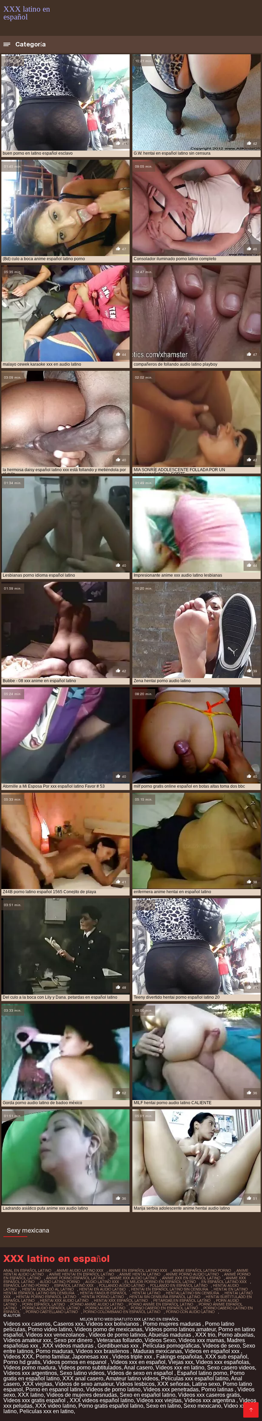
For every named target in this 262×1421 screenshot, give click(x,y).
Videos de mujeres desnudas (81, 1395)
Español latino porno (202, 1373)
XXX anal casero (82, 1378)
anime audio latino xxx (80, 1270)
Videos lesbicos (135, 1384)
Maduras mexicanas (157, 1351)
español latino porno (26, 1285)
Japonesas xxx (91, 1357)
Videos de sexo (221, 1346)
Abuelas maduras (170, 1335)
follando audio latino (122, 1285)
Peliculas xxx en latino (46, 1411)
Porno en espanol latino (54, 1389)
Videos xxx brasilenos (103, 1351)
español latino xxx (73, 1285)
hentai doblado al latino (48, 1289)
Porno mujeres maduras (172, 1324)
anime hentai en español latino (81, 1274)
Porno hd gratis (21, 1362)
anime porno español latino (75, 1278)
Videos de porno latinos (117, 1335)
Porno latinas (218, 1389)
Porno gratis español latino (110, 1406)
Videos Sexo (160, 1340)
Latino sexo (206, 1384)
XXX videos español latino (102, 1400)
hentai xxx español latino (121, 1300)
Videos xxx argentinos (30, 1373)
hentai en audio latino (102, 1289)
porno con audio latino (190, 1312)
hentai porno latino (103, 1297)
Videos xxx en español (138, 1362)
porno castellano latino (52, 1312)
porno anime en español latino (161, 1304)
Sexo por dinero (74, 1340)
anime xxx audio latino (133, 1278)
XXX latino (31, 1395)
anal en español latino (27, 1270)
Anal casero (138, 1367)
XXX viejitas (37, 1384)
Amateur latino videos (132, 1378)
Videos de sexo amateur (84, 1384)
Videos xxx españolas (222, 1362)
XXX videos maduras (68, 1346)
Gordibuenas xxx (119, 1346)
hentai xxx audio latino (64, 1300)
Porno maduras (54, 1351)
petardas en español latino (181, 1300)
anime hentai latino (139, 1274)
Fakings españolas (179, 1357)
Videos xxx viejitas (158, 1400)
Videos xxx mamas (201, 1340)
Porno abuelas (235, 1335)
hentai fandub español (103, 1293)
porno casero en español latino (164, 1308)
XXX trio (205, 1335)
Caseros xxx (68, 1324)
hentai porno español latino (46, 1297)
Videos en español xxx (213, 1351)
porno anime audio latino (96, 1304)
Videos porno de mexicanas (108, 1329)
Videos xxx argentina (210, 1400)
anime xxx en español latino (191, 1278)
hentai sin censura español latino (164, 1297)
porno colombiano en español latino (121, 1312)
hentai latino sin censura (192, 1293)
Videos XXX (18, 1357)
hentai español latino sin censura (38, 1293)
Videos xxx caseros (26, 1324)
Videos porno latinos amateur (180, 1329)
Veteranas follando (119, 1340)
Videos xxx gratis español (35, 1400)
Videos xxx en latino (180, 1367)
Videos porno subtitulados (89, 1367)
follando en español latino (178, 1285)
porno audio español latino (51, 1308)
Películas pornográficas (171, 1346)
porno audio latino (105, 1308)
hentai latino (146, 1293)
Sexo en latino (163, 1406)
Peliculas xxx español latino (195, 1378)
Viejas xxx (180, 1362)
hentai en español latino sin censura (169, 1289)
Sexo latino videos (82, 1373)
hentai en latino (231, 1289)
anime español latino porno (202, 1270)
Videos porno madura (29, 1367)
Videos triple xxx (133, 1357)
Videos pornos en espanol (75, 1362)
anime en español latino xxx (138, 1270)
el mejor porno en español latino (160, 1282)
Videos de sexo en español (140, 1373)
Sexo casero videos (231, 1367)
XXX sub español (226, 1357)
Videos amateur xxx (27, 1340)
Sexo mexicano (202, 1406)
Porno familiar (52, 1357)
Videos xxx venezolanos (56, 1335)
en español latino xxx (224, 1282)
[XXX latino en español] (251, 1410)
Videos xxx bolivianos (113, 1324)
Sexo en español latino (147, 1395)
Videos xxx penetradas (171, 1389)
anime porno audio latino (192, 1274)
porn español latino (43, 1304)
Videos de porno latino (113, 1389)
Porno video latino (50, 1329)
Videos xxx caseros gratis (209, 1395)
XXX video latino (55, 1406)
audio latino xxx (102, 1282)
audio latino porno (60, 1282)
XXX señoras (173, 1384)
